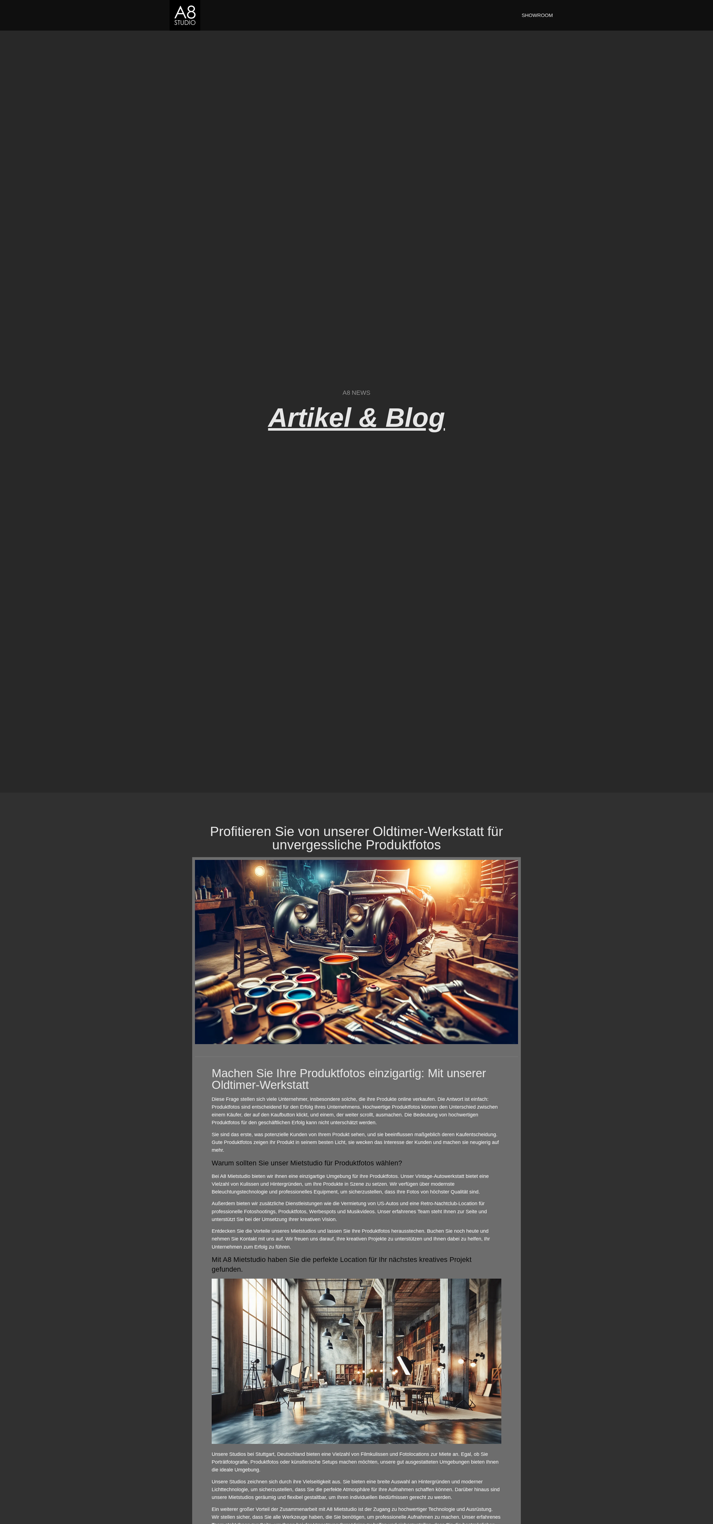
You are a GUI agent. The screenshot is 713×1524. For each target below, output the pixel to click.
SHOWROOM (537, 15)
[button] (12, 1512)
